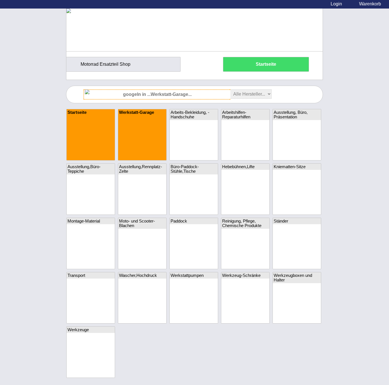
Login (336, 3)
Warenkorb (370, 3)
